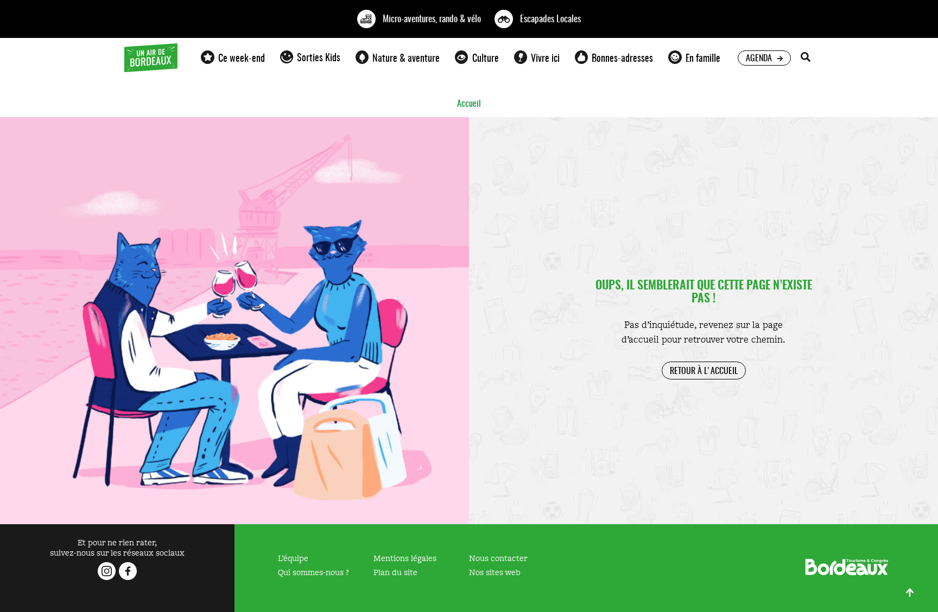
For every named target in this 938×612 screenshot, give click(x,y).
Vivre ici (545, 57)
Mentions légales (404, 558)
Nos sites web (495, 572)
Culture (485, 57)
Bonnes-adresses (622, 57)
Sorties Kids (318, 57)
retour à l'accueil (704, 370)
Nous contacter (498, 558)
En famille (703, 57)
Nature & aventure (406, 57)
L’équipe (293, 558)
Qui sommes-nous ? (313, 572)
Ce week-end (241, 57)
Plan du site (395, 572)
